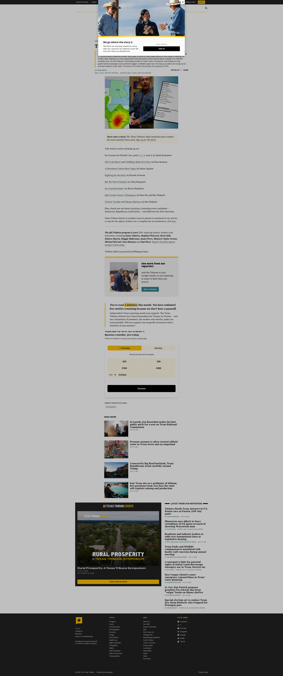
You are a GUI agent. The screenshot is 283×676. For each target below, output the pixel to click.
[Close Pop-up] (183, 2)
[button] (141, 338)
